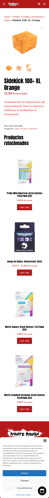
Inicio (7, 16)
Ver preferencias (24, 488)
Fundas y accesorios (32, 16)
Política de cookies (23, 495)
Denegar (24, 480)
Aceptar (24, 473)
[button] (45, 440)
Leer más (24, 207)
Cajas (7, 20)
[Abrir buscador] (44, 4)
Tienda (15, 16)
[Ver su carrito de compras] (39, 4)
